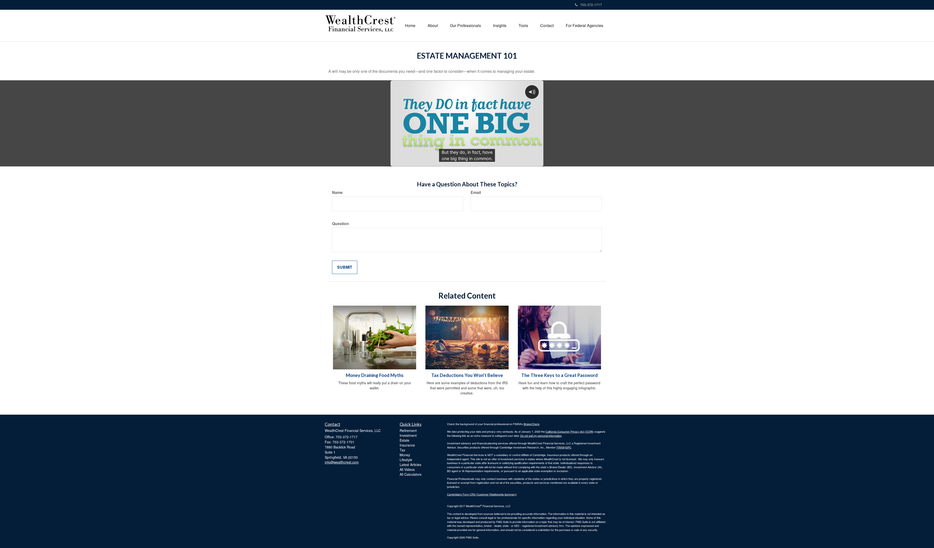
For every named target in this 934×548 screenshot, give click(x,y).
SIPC (568, 447)
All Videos (407, 469)
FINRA (561, 447)
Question (340, 223)
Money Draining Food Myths (375, 375)
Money (405, 454)
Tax (402, 450)
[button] (433, 25)
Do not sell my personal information (541, 436)
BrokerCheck (531, 424)
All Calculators (411, 474)
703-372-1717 (591, 4)
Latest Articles (410, 464)
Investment (408, 435)
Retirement (408, 430)
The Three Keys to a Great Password (559, 375)
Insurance (407, 445)
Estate (404, 440)
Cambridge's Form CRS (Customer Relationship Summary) (482, 494)
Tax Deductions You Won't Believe (467, 375)
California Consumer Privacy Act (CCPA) (570, 431)
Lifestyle (406, 459)
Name (337, 192)
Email (476, 192)
